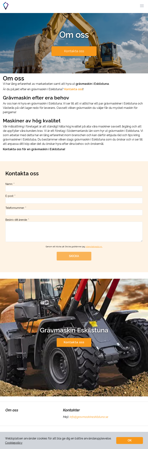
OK (130, 440)
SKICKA (74, 256)
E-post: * (10, 195)
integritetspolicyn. (94, 246)
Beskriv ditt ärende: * (17, 219)
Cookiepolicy (13, 442)
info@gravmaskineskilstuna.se (89, 417)
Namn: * (9, 184)
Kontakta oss (74, 51)
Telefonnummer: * (15, 207)
